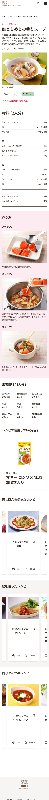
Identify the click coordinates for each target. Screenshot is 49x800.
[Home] (12, 3)
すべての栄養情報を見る (15, 100)
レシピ (12, 16)
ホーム (4, 16)
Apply (38, 4)
